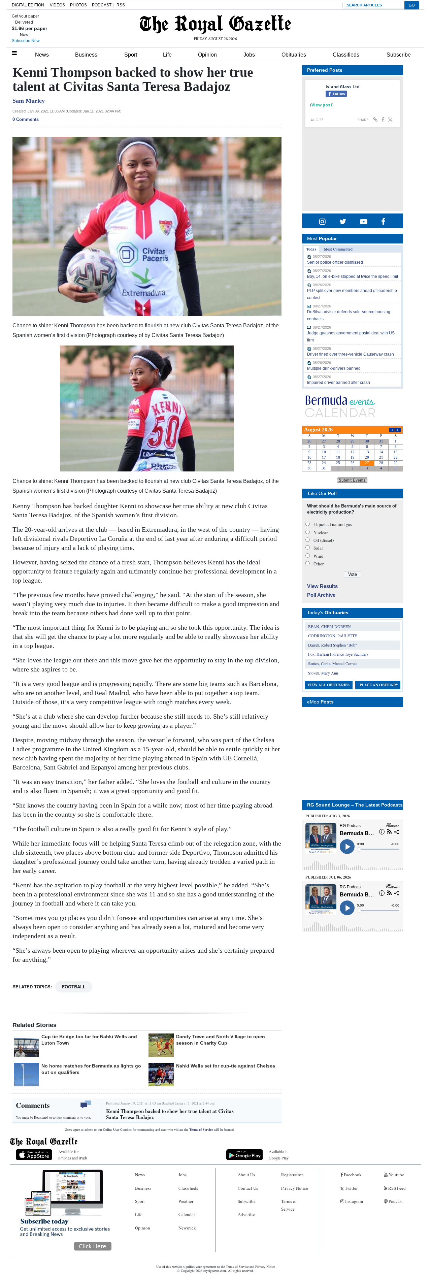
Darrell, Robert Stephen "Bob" (332, 645)
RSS (121, 5)
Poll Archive (321, 595)
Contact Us (248, 1188)
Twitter (351, 1188)
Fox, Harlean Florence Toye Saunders (338, 654)
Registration (292, 1175)
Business (86, 55)
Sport (130, 55)
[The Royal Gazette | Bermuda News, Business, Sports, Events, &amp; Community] (215, 24)
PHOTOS (78, 5)
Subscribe (399, 55)
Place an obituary (379, 685)
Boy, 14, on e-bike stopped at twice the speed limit (352, 276)
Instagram (353, 1201)
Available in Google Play (279, 1154)
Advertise (246, 1214)
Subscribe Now (26, 40)
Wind (318, 556)
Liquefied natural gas (332, 524)
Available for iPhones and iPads (73, 1154)
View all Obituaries (328, 685)
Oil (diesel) (323, 540)
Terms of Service (201, 1129)
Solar (318, 548)
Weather (185, 1201)
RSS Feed (396, 1188)
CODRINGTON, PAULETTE (332, 635)
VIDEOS (57, 5)
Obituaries (293, 55)
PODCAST (101, 5)
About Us (246, 1175)
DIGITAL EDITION (28, 5)
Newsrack (187, 1228)
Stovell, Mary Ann (323, 673)
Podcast (395, 1201)
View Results (322, 586)
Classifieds (346, 55)
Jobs (249, 55)
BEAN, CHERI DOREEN (329, 626)
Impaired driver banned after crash (338, 382)
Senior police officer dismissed (335, 262)
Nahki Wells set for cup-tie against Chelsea (225, 1066)
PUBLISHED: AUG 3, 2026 (327, 816)
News (42, 55)
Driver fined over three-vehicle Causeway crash (350, 354)
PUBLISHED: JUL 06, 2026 (328, 877)
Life (167, 55)
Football (74, 986)
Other (318, 564)
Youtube (396, 1175)
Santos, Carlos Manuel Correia (332, 663)
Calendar (186, 1214)
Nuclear (320, 532)
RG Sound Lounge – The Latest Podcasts (355, 805)
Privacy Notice (294, 1188)
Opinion (207, 55)
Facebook (352, 1175)
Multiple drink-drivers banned (334, 368)
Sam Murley (28, 100)
